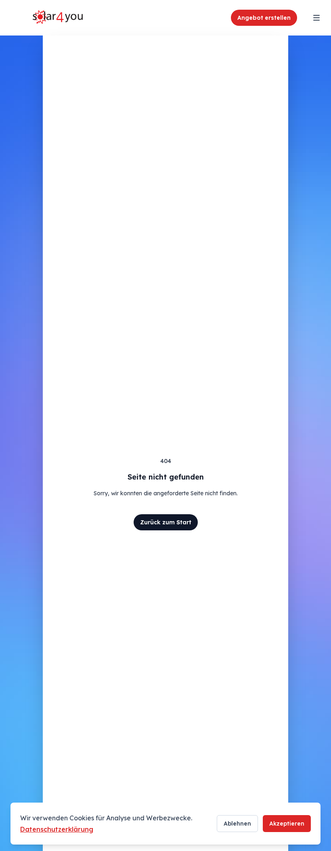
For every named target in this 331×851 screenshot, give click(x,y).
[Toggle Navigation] (316, 17)
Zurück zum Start (165, 522)
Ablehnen (237, 823)
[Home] (58, 17)
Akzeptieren (286, 823)
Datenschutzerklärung (56, 829)
